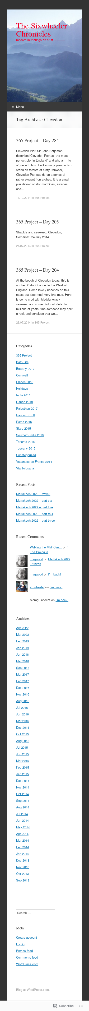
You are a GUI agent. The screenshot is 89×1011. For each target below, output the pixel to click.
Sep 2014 (22, 800)
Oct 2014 (22, 794)
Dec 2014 (22, 780)
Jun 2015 (22, 754)
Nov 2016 (22, 694)
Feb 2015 (22, 767)
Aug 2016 (22, 701)
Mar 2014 (22, 840)
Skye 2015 (23, 428)
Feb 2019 (22, 641)
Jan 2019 (22, 647)
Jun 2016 (22, 714)
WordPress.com (27, 964)
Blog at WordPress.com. (33, 989)
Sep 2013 (22, 880)
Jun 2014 (22, 820)
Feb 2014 (22, 847)
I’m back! (54, 574)
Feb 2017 (22, 681)
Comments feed (27, 957)
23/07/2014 (23, 322)
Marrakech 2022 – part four (34, 513)
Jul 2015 (22, 747)
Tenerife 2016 (25, 441)
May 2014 (23, 827)
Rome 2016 (24, 421)
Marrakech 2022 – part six (34, 500)
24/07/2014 (23, 246)
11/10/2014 (23, 197)
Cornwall (22, 375)
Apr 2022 (22, 628)
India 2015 (23, 395)
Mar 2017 (22, 674)
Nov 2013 (22, 867)
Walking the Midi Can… (46, 547)
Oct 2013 (22, 873)
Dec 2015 (22, 727)
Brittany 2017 (25, 368)
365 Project (42, 197)
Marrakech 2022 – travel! (33, 494)
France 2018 (24, 382)
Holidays (22, 388)
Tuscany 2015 (25, 448)
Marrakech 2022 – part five (34, 507)
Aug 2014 (22, 807)
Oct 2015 (22, 734)
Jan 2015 (22, 774)
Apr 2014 (22, 833)
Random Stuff (25, 415)
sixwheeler (37, 587)
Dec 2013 (22, 860)
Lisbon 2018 (24, 401)
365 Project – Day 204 (37, 270)
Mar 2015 (22, 760)
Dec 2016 (22, 687)
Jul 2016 (22, 707)
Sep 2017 (22, 667)
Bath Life (22, 362)
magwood (36, 559)
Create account (26, 937)
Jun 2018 (22, 654)
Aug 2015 (22, 740)
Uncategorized (26, 455)
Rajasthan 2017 (26, 408)
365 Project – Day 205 (37, 221)
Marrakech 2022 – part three (35, 520)
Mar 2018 (22, 661)
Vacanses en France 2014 (34, 461)
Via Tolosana (25, 468)
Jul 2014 (22, 814)
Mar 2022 (22, 634)
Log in (20, 944)
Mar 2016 (22, 721)
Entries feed (24, 950)
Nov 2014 (22, 787)
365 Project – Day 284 (37, 140)
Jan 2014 (22, 853)
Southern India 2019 (30, 435)
